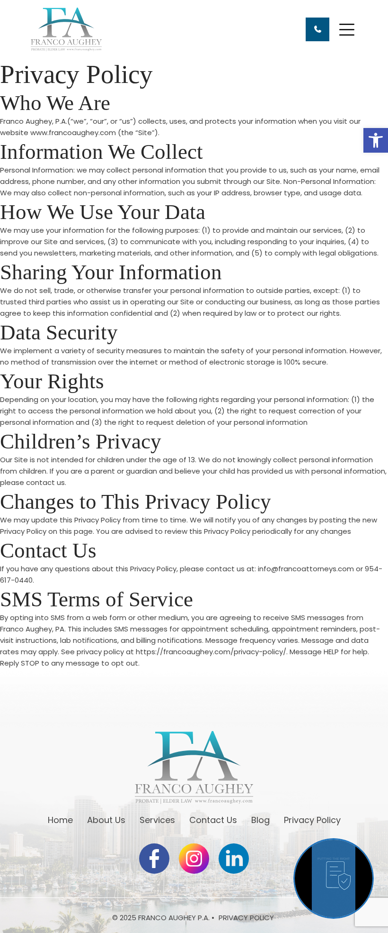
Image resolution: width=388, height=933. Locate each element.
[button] (375, 140)
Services (157, 820)
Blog (260, 820)
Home (60, 820)
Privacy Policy (312, 820)
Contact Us (213, 820)
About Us (106, 820)
